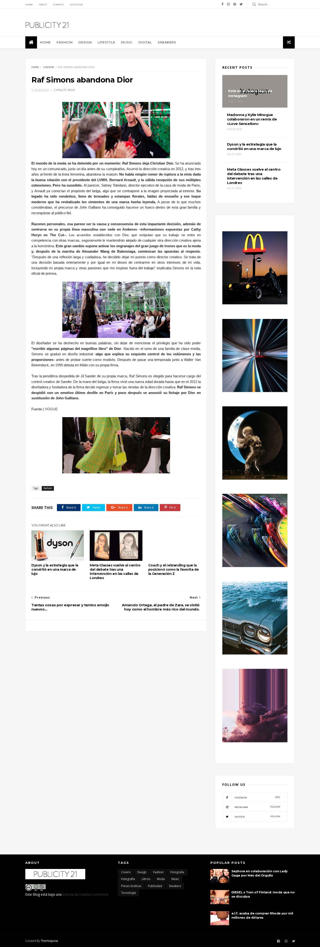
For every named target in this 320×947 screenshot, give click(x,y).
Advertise (76, 4)
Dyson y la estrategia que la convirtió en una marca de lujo (54, 569)
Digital (145, 42)
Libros (146, 879)
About (43, 4)
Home (29, 4)
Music (127, 42)
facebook (257, 797)
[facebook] (222, 4)
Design (85, 42)
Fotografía (128, 879)
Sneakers (167, 42)
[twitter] (241, 4)
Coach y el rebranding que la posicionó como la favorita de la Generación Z (173, 569)
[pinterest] (234, 4)
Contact (58, 4)
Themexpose (49, 941)
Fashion (65, 42)
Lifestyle (106, 42)
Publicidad (155, 886)
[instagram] (228, 4)
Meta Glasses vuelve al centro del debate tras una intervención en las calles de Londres (115, 571)
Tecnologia (128, 893)
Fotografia (177, 872)
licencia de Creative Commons (85, 894)
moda (161, 879)
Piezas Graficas (131, 886)
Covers (125, 872)
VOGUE (51, 409)
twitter (257, 816)
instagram (257, 807)
